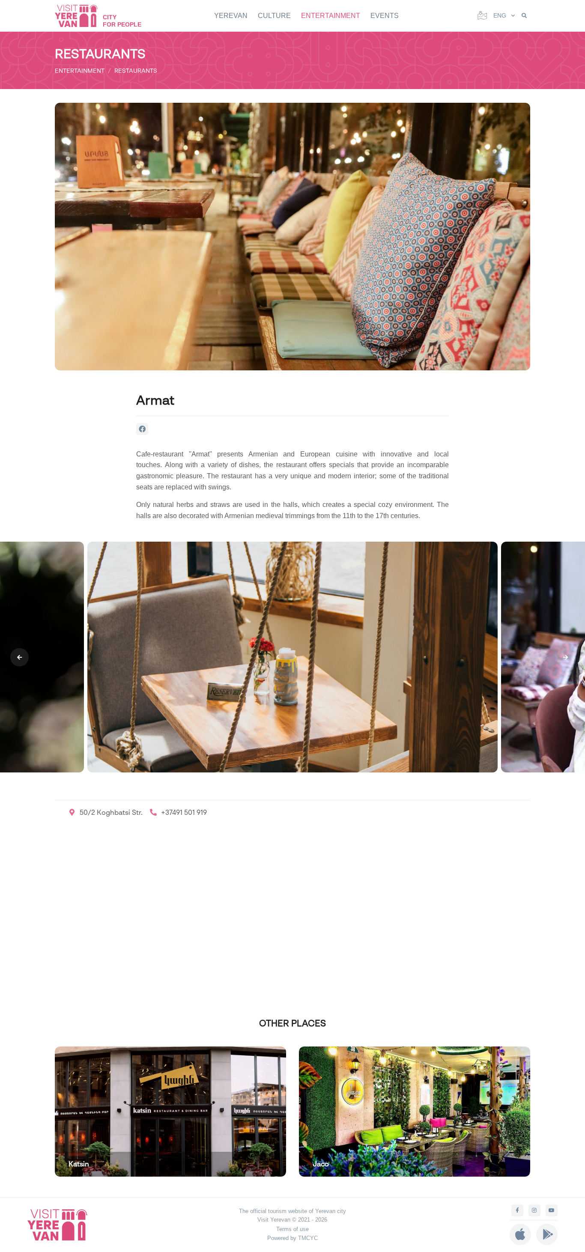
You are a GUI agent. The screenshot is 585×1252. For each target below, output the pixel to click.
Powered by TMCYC (292, 1238)
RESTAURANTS (135, 70)
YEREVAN (231, 15)
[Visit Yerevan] (80, 16)
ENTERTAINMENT (330, 15)
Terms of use (292, 1229)
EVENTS (384, 15)
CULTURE (274, 15)
